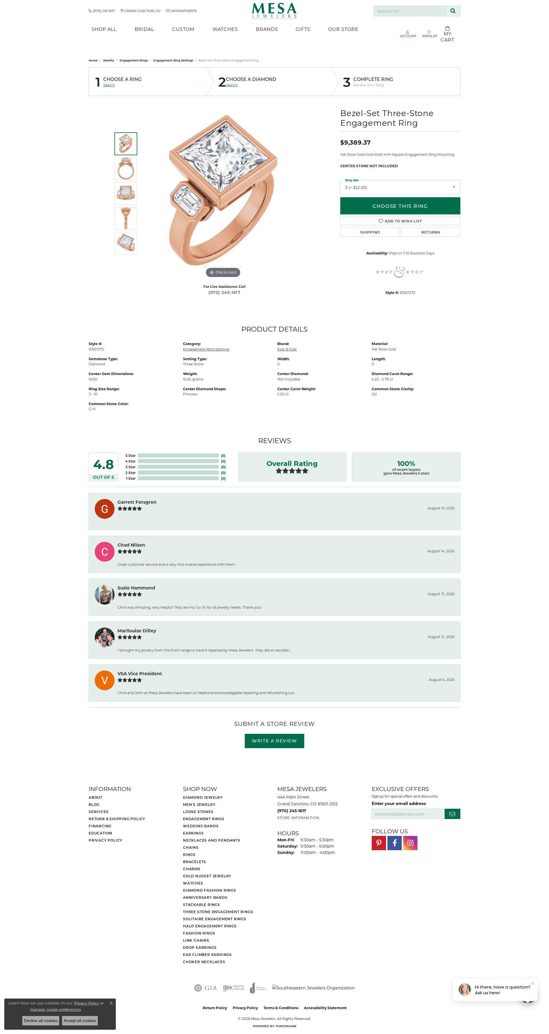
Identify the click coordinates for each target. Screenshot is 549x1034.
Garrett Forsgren (137, 502)
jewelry (108, 60)
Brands (267, 29)
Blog (94, 804)
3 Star (131, 467)
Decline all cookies (40, 1020)
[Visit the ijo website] (233, 988)
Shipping (370, 232)
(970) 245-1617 (224, 292)
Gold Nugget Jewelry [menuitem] (207, 876)
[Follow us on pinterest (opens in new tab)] (379, 843)
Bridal (144, 29)
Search (109, 85)
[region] (223, 193)
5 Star (131, 455)
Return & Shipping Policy (117, 818)
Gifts (303, 29)
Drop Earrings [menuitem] (199, 947)
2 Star (131, 472)
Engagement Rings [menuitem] (203, 818)
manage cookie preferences (55, 1009)
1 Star (131, 478)
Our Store (343, 29)
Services (98, 811)
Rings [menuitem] (189, 854)
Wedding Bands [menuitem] (200, 826)
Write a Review (274, 741)
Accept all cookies (80, 1020)
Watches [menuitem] (193, 883)
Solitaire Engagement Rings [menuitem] (214, 919)
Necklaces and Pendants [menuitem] (211, 840)
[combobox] (410, 11)
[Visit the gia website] (205, 988)
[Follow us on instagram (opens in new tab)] (410, 843)
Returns (430, 232)
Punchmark (286, 1026)
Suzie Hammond (136, 588)
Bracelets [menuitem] (194, 861)
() (223, 455)
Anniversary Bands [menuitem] (205, 897)
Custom (183, 29)
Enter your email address (399, 803)
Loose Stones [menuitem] (198, 811)
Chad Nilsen (131, 545)
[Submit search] (453, 11)
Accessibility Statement (325, 1007)
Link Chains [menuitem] (196, 940)
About (95, 797)
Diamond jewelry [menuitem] (203, 797)
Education (100, 833)
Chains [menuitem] (191, 847)
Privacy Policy (105, 840)
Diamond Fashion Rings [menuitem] (209, 890)
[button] (205, 266)
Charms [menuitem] (191, 868)
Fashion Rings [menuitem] (199, 933)
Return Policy (215, 1007)
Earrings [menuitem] (193, 833)
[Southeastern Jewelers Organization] (313, 988)
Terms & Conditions (281, 1007)
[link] (102, 11)
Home (93, 60)
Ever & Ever (287, 349)
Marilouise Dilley (137, 630)
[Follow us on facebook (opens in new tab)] (394, 843)
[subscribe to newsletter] (452, 814)
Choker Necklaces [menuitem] (204, 961)
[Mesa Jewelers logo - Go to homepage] (274, 11)
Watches (225, 29)
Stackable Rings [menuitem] (201, 904)
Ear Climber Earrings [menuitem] (207, 954)
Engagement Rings (134, 60)
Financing (100, 826)
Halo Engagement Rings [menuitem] (210, 926)
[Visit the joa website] (258, 988)
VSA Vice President (140, 673)
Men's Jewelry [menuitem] (199, 804)
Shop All (104, 29)
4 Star (130, 461)
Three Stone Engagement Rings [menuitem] (218, 911)
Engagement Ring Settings (173, 60)
